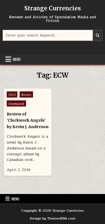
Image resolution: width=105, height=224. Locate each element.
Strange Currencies (52, 8)
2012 (12, 94)
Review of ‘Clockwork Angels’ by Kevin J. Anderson (27, 120)
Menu (17, 59)
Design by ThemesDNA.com (52, 218)
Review (26, 94)
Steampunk (16, 103)
